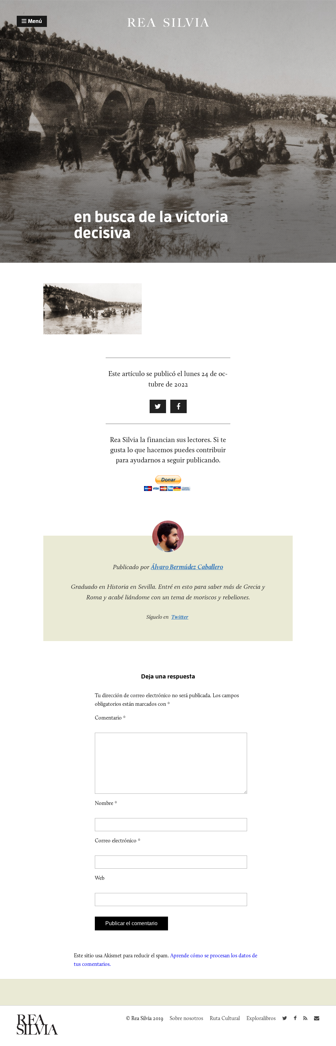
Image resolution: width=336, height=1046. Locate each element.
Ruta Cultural (225, 1018)
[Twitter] (284, 1018)
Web (99, 878)
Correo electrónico (117, 840)
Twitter (179, 616)
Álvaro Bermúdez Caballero (187, 567)
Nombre (106, 803)
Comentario (110, 718)
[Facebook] (295, 1018)
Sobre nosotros (186, 1018)
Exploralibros (261, 1018)
